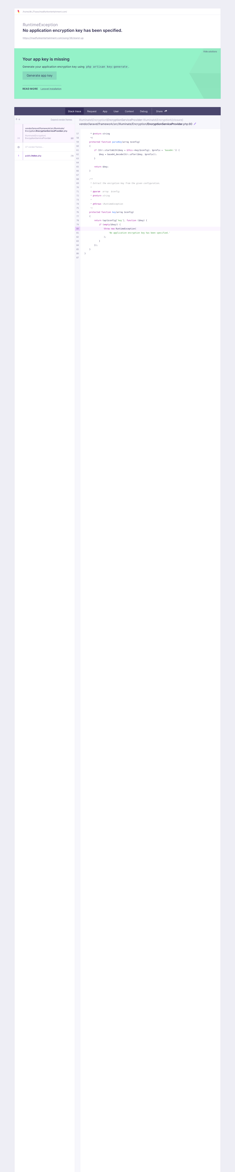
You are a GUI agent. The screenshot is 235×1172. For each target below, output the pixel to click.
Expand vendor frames (61, 119)
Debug (144, 111)
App (105, 111)
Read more (30, 88)
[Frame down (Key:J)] (19, 119)
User (116, 111)
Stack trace (74, 111)
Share (159, 111)
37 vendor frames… (34, 147)
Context (129, 111)
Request (92, 111)
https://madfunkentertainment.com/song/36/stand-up (53, 37)
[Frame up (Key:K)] (16, 119)
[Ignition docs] (20, 11)
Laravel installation (51, 88)
